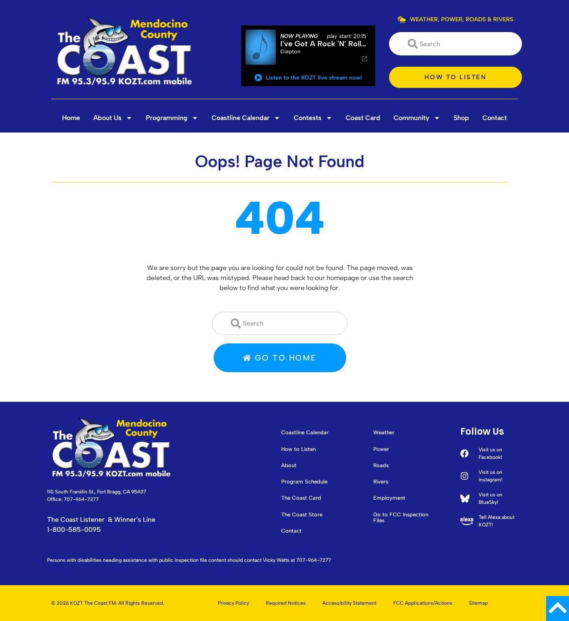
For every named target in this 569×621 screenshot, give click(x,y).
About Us (107, 118)
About (289, 465)
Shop (461, 118)
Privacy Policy (233, 603)
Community (411, 118)
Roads (381, 465)
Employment (389, 498)
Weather (383, 433)
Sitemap (478, 603)
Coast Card (363, 118)
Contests (308, 118)
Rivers (380, 482)
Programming (166, 118)
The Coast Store (301, 515)
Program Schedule (304, 482)
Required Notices (286, 603)
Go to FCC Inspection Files (400, 517)
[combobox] (455, 43)
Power (381, 449)
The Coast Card (301, 498)
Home (71, 118)
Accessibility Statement (349, 603)
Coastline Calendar (241, 118)
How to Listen (298, 449)
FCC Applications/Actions (422, 603)
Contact (494, 118)
